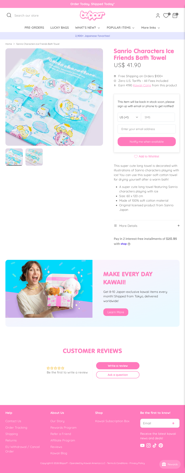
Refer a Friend (60, 434)
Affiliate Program (62, 440)
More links (149, 27)
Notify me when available (147, 141)
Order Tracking (16, 427)
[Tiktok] (154, 445)
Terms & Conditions (117, 463)
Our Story (57, 421)
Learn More (115, 312)
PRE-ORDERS (34, 27)
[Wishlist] (166, 15)
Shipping (11, 434)
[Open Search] (9, 15)
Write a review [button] (118, 366)
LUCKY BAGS (59, 27)
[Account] (158, 15)
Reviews (56, 447)
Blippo (62, 463)
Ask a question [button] (118, 375)
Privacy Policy (137, 463)
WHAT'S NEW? (86, 27)
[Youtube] (142, 445)
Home (8, 43)
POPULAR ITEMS (119, 27)
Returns (11, 440)
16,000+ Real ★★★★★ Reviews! (96, 36)
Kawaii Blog (58, 453)
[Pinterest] (161, 445)
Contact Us (13, 421)
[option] (97, 36)
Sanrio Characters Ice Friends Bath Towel (37, 43)
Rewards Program (63, 427)
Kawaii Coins (142, 85)
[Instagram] (148, 445)
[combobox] (28, 15)
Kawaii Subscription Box (112, 421)
